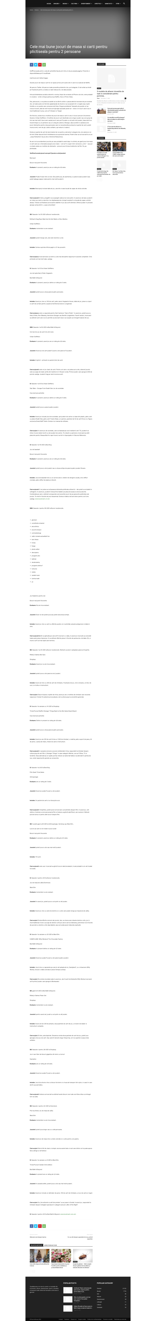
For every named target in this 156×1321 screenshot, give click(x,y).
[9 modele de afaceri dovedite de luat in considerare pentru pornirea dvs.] (111, 78)
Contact (61, 1319)
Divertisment (86, 3)
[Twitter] (36, 65)
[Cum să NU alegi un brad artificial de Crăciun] (39, 1256)
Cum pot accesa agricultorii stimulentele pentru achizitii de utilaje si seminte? (116, 110)
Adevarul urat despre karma (38, 1237)
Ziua (98, 98)
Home (31, 10)
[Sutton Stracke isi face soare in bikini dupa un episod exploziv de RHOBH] (67, 1308)
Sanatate (108, 3)
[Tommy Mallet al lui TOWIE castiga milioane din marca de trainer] (119, 146)
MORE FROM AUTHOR (50, 1245)
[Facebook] (31, 65)
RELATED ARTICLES (36, 1245)
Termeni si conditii (107, 1319)
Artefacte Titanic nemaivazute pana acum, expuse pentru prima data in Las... (82, 1289)
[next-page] (34, 1271)
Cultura (74, 3)
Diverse (37, 10)
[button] (124, 4)
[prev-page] (31, 1271)
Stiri (117, 3)
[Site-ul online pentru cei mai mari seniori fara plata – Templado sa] (67, 1299)
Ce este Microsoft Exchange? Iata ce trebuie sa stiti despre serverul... (116, 119)
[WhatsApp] (44, 65)
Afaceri (56, 3)
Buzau (65, 3)
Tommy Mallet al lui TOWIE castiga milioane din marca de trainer (119, 154)
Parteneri (66, 1319)
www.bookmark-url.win (42, 499)
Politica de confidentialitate (94, 1319)
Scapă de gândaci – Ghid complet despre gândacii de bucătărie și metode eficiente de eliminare (82, 1265)
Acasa (49, 3)
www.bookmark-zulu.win (68, 1214)
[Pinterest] (40, 65)
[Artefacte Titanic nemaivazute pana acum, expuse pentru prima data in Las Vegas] (67, 1290)
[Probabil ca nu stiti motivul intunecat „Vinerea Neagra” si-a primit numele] (104, 146)
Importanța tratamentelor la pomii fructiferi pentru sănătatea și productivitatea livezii (60, 1265)
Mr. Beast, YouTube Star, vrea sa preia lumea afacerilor (119, 172)
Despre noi (74, 1319)
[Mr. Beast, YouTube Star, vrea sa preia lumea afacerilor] (119, 165)
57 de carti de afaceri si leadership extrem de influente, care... (116, 128)
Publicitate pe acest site (120, 1319)
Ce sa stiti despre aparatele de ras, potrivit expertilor (80, 1238)
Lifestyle (98, 3)
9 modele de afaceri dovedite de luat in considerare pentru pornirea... (110, 93)
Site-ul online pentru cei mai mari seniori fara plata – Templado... (82, 1298)
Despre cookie (82, 1319)
